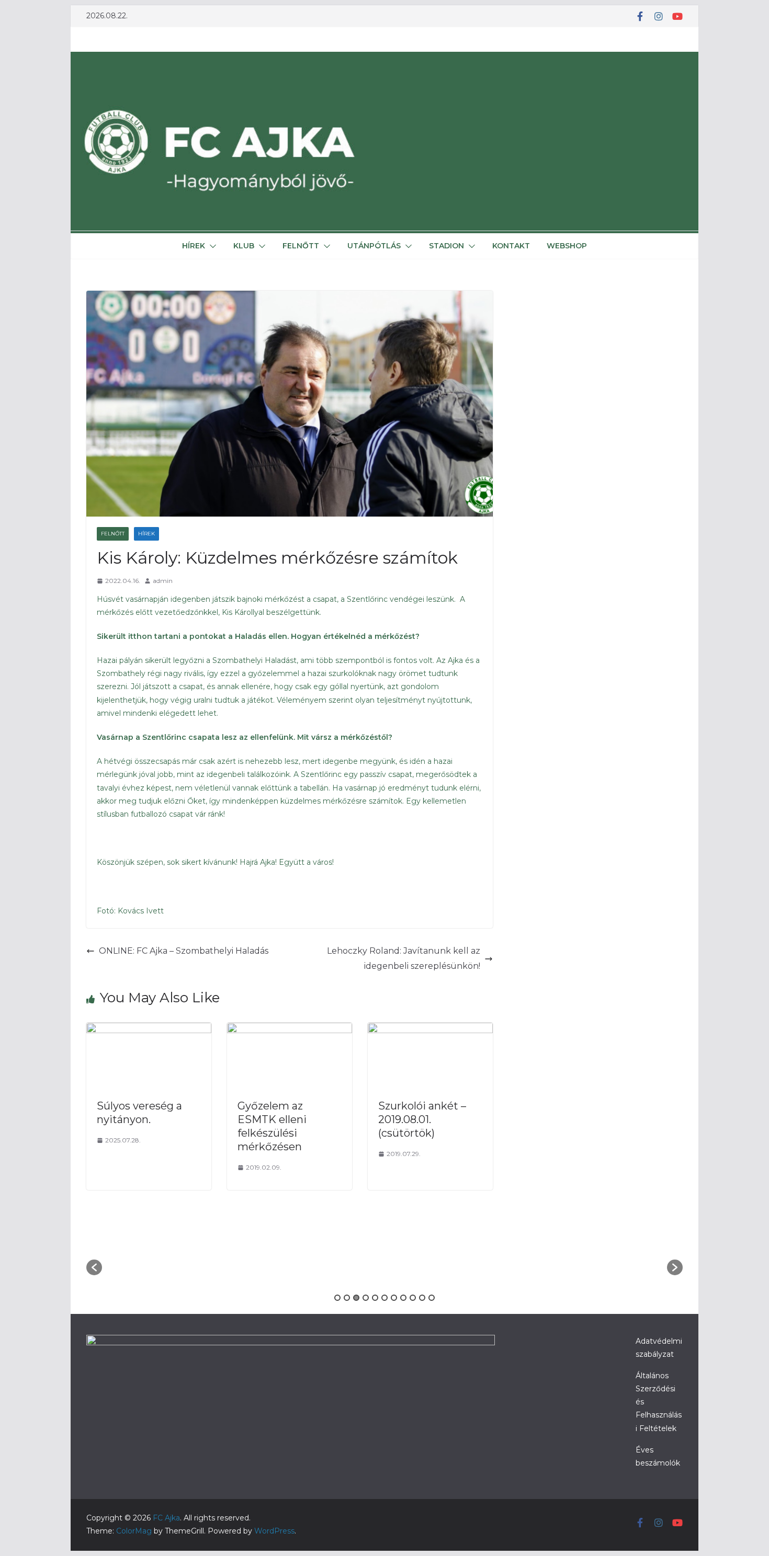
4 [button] (366, 1298)
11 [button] (431, 1298)
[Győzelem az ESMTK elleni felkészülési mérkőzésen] (289, 1030)
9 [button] (413, 1298)
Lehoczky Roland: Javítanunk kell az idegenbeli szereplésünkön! (403, 958)
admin (163, 581)
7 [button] (394, 1298)
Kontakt (511, 245)
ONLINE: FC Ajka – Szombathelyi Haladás (183, 951)
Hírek (193, 245)
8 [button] (403, 1298)
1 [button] (337, 1298)
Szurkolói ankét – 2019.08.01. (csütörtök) (422, 1119)
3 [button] (356, 1298)
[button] (211, 246)
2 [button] (347, 1298)
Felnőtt (300, 245)
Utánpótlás (374, 245)
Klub (243, 245)
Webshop (567, 245)
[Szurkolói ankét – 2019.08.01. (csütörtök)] (430, 1030)
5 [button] (375, 1298)
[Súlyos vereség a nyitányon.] (148, 1030)
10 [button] (422, 1298)
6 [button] (384, 1298)
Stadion (446, 245)
